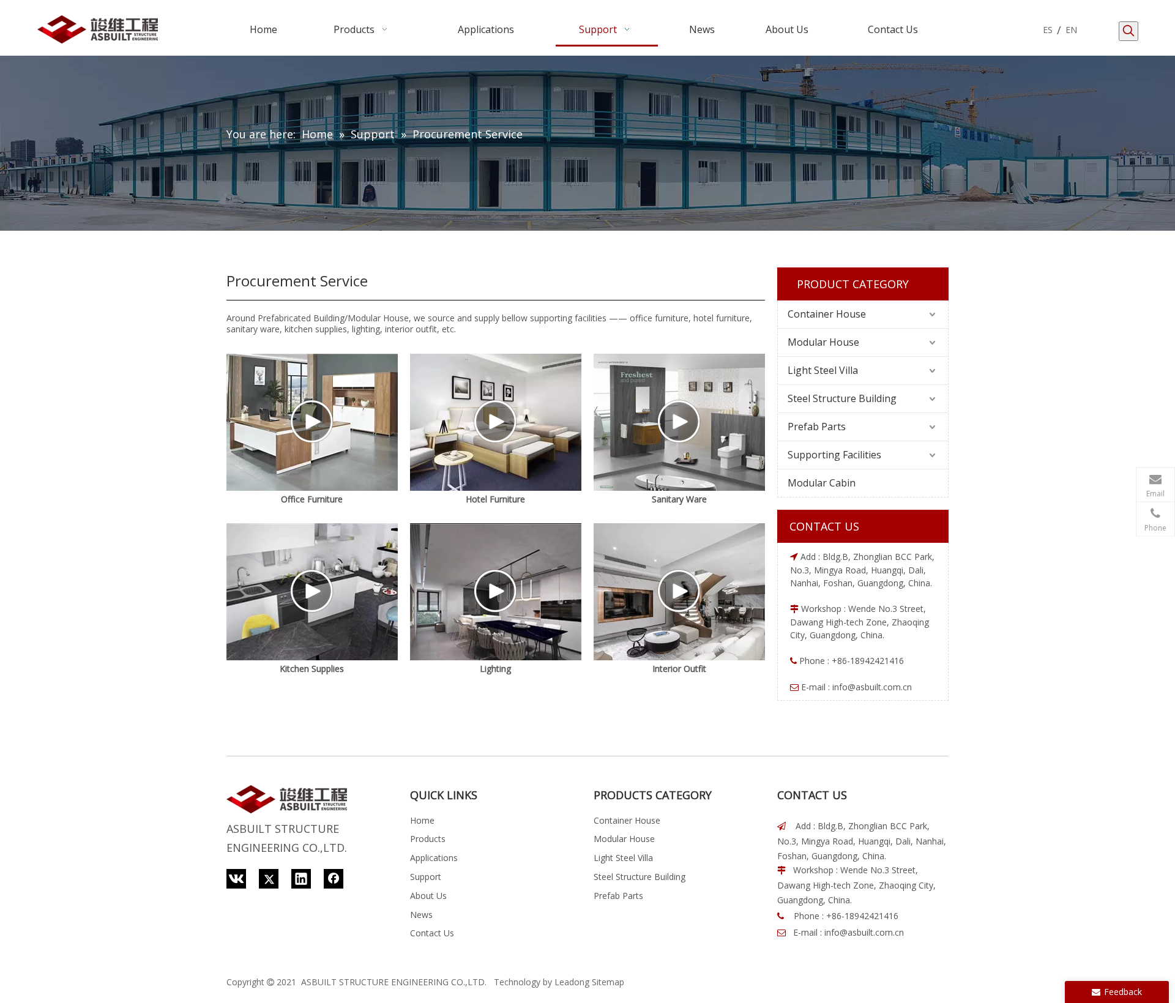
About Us (428, 895)
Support (425, 876)
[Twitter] (268, 879)
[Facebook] (333, 879)
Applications (434, 857)
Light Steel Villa (823, 370)
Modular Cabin (822, 483)
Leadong (571, 982)
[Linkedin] (301, 879)
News (421, 914)
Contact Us (432, 933)
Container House (827, 314)
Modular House (823, 342)
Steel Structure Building (842, 398)
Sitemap (608, 982)
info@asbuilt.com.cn (872, 687)
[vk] (236, 879)
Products (428, 839)
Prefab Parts (817, 426)
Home (422, 820)
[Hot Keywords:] (1128, 31)
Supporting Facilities (834, 454)
